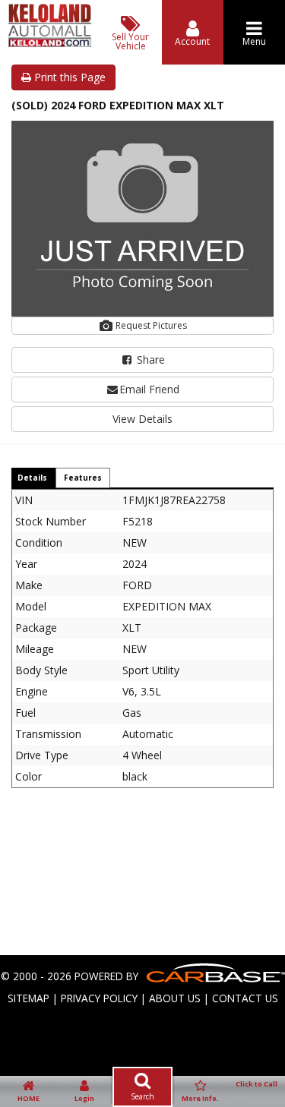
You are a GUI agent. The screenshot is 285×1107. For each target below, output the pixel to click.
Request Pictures (150, 325)
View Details (142, 419)
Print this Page (68, 77)
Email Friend (149, 389)
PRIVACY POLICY (99, 998)
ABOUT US (175, 998)
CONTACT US (245, 998)
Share (149, 359)
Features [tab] (83, 477)
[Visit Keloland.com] (50, 43)
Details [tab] (32, 477)
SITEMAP (28, 998)
